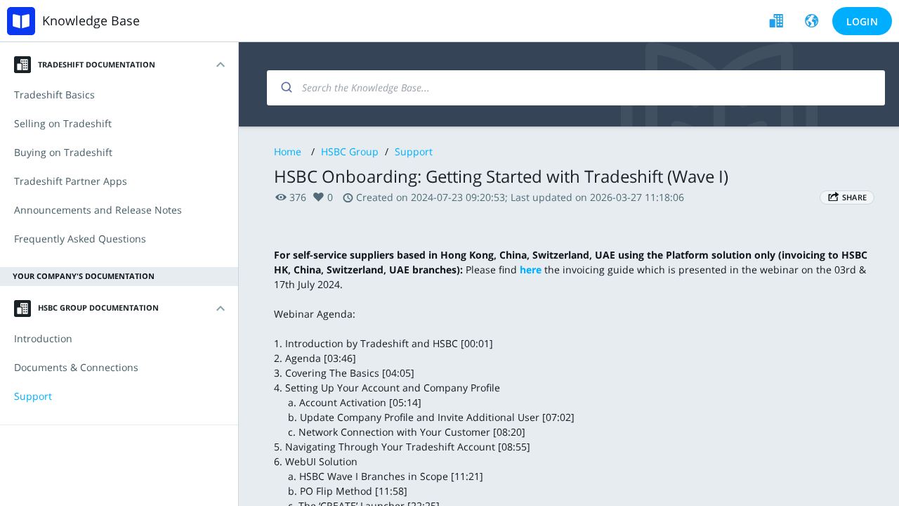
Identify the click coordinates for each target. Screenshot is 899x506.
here (531, 269)
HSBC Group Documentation (98, 307)
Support (414, 151)
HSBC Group (350, 151)
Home (287, 151)
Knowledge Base (91, 20)
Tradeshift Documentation (96, 64)
